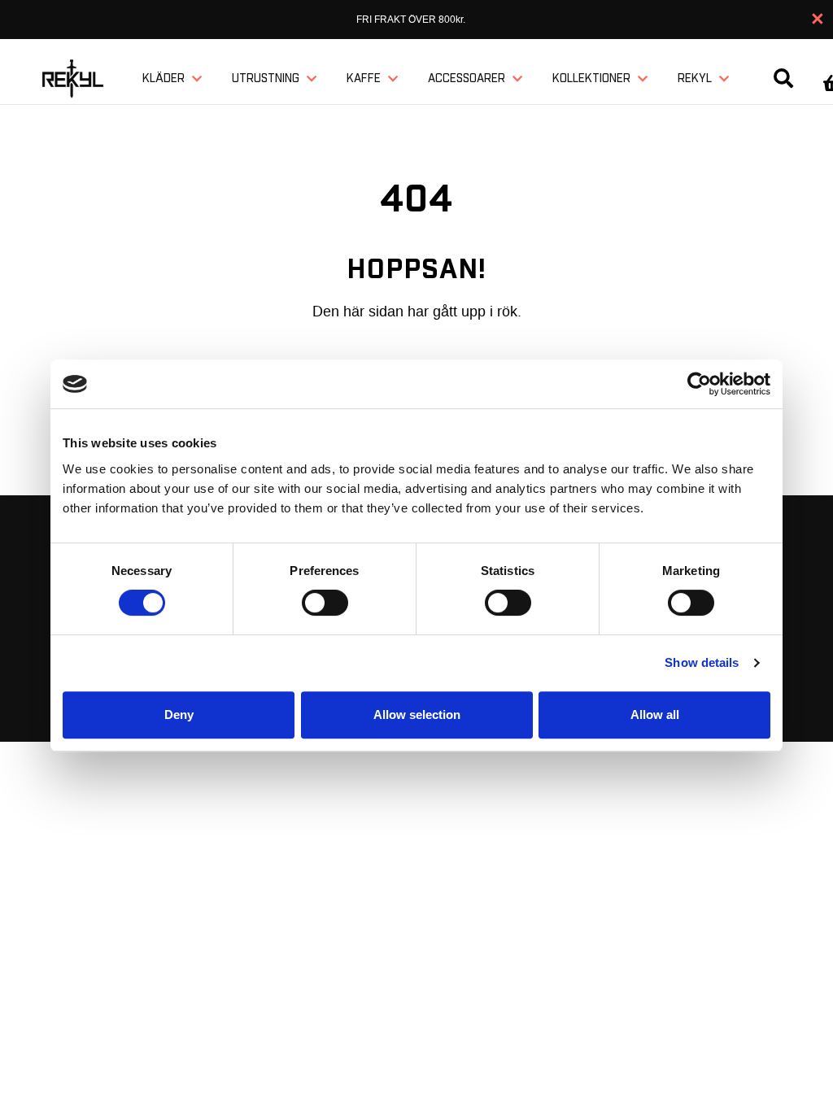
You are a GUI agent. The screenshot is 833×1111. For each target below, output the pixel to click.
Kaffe (364, 79)
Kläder (163, 79)
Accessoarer (466, 79)
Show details (702, 662)
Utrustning (265, 79)
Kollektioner (591, 79)
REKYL (695, 79)
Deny (179, 714)
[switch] (325, 603)
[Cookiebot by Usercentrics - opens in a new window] (699, 384)
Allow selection (416, 714)
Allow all (654, 714)
